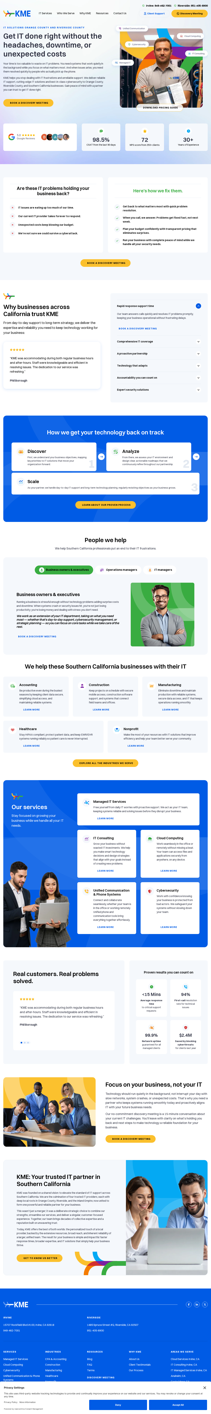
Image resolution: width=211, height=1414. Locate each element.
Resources (95, 1351)
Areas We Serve (182, 1351)
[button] (21, 1042)
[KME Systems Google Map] (40, 137)
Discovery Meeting (101, 1377)
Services (9, 1351)
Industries (53, 1351)
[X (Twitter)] (205, 1304)
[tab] (64, 570)
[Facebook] (189, 1304)
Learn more (31, 709)
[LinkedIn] (197, 1304)
